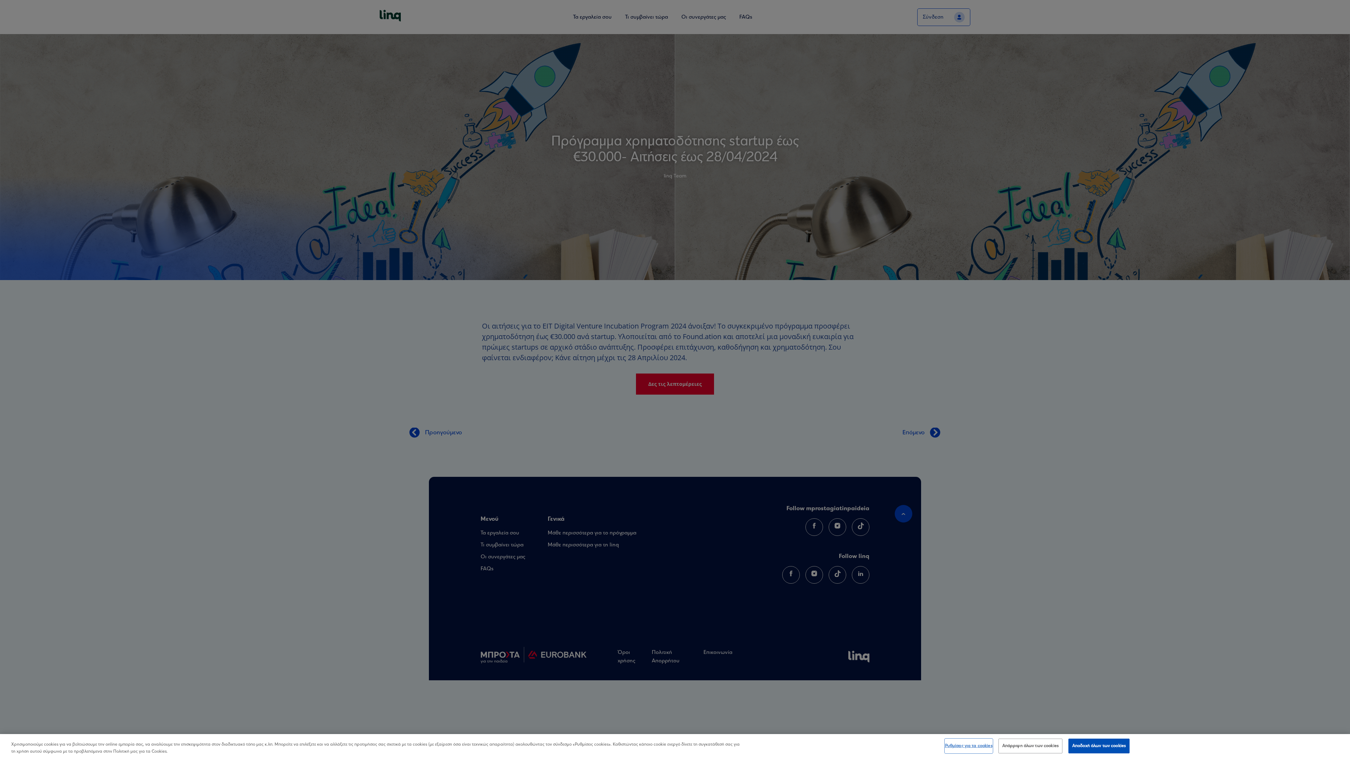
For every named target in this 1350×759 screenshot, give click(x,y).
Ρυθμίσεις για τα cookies (968, 746)
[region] (675, 746)
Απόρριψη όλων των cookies (1030, 746)
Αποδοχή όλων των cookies (1099, 746)
